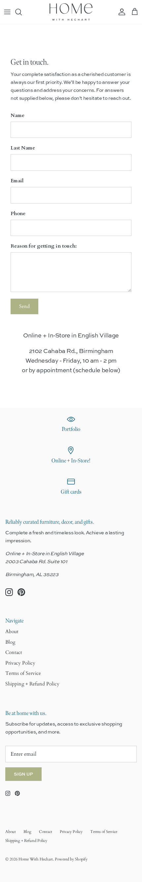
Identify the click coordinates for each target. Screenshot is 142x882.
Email (17, 180)
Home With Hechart (35, 859)
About (11, 631)
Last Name (23, 148)
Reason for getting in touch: (44, 246)
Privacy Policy (20, 663)
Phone (18, 213)
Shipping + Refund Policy (32, 683)
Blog (10, 642)
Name (17, 115)
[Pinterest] (21, 592)
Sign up (23, 774)
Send (24, 306)
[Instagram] (9, 592)
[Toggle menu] (7, 12)
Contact (13, 652)
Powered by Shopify (71, 859)
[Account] (120, 12)
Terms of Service (23, 673)
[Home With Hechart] (71, 12)
